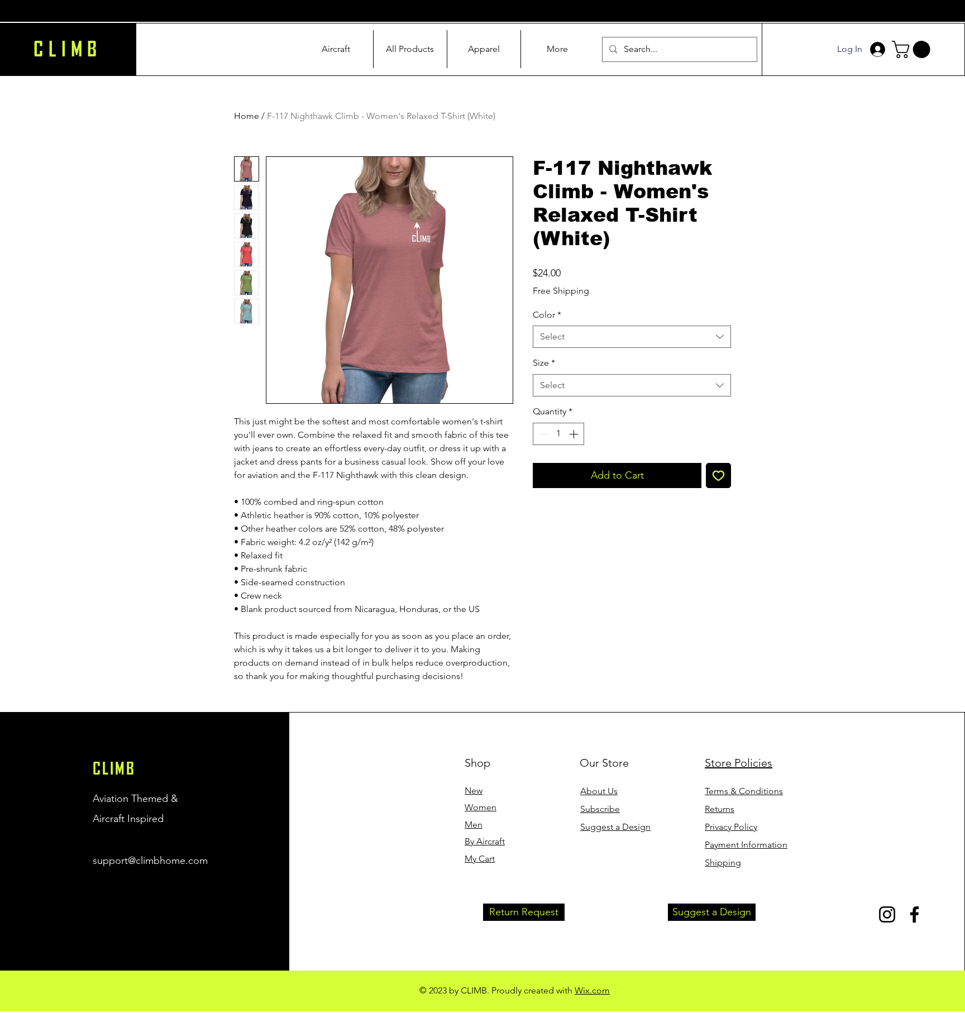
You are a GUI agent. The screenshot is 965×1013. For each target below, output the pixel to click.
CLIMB (114, 768)
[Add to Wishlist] (718, 475)
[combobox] (632, 337)
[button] (913, 49)
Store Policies (738, 763)
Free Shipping (561, 290)
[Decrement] (542, 434)
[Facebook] (914, 914)
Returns (719, 809)
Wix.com (592, 990)
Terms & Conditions (744, 791)
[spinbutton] (558, 434)
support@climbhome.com (150, 860)
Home (246, 116)
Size (544, 362)
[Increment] (574, 434)
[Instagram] (887, 914)
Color (547, 314)
